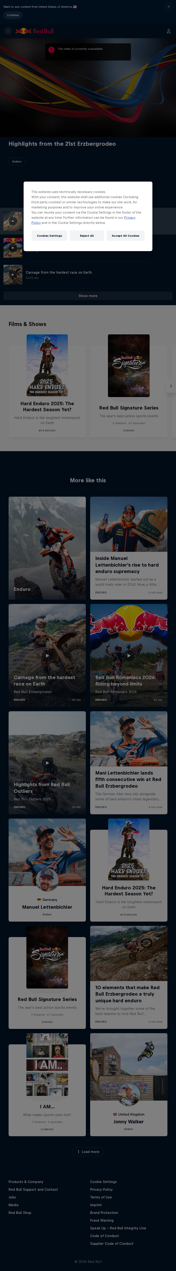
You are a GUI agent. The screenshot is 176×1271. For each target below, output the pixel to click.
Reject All (87, 235)
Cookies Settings (49, 235)
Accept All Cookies (125, 235)
